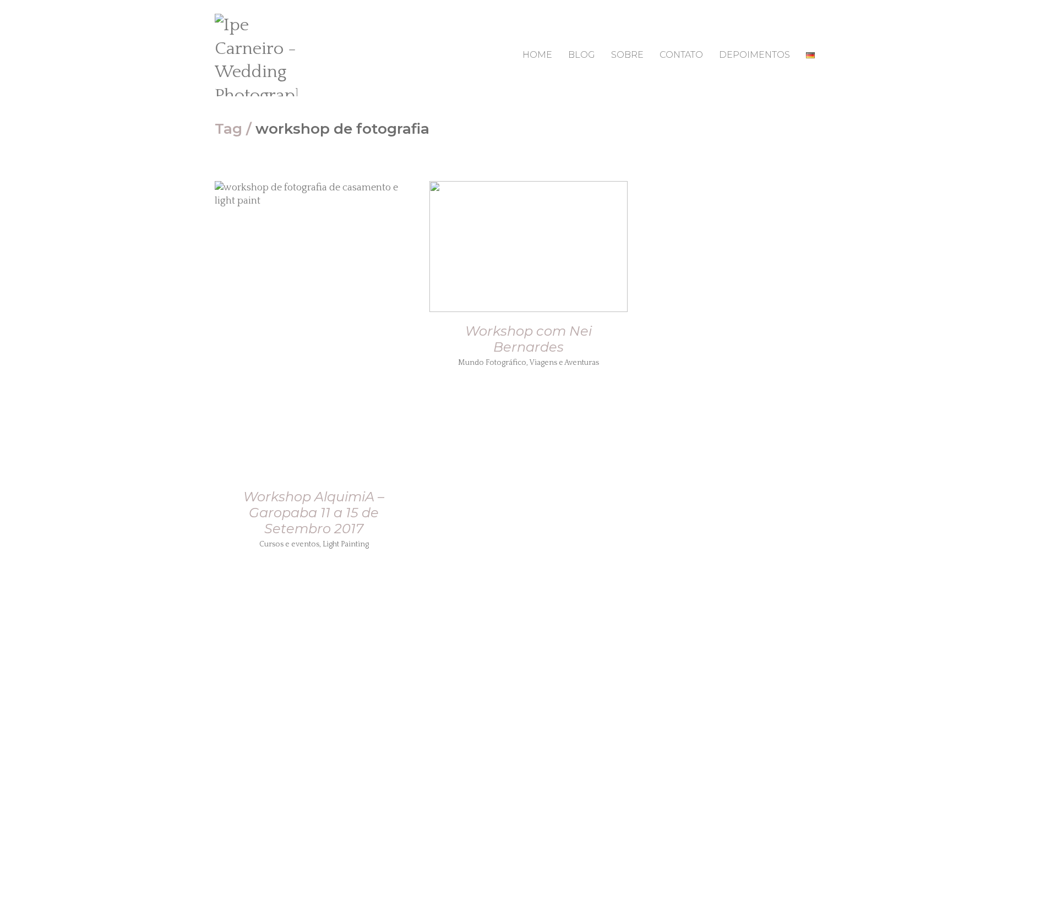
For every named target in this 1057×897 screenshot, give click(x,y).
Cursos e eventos (289, 544)
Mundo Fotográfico (492, 362)
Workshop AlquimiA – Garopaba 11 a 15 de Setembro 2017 (313, 513)
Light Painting (346, 544)
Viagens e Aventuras (564, 362)
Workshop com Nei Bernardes (528, 339)
